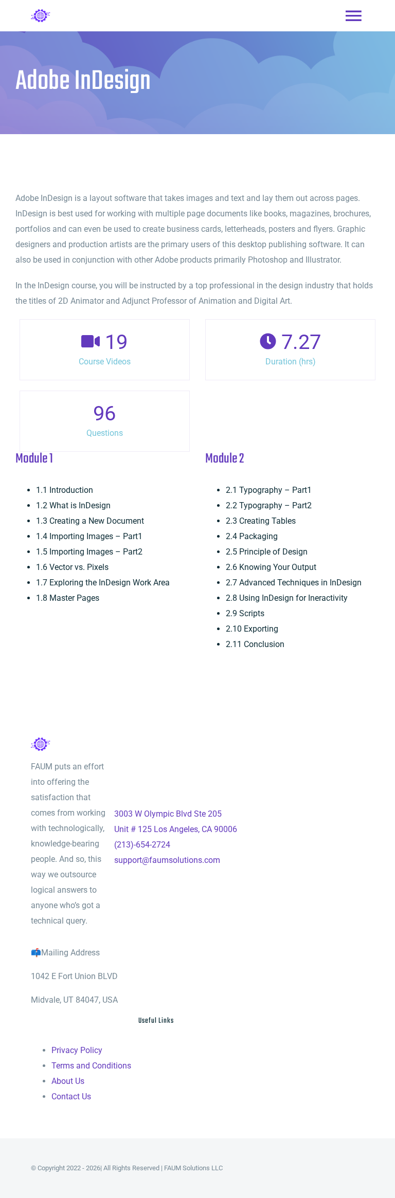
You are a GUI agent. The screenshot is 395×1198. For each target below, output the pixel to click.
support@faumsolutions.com (167, 860)
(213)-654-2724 (142, 845)
